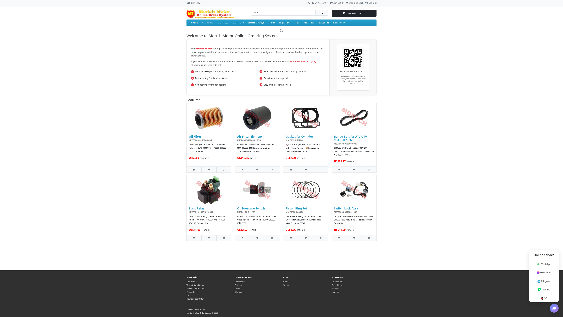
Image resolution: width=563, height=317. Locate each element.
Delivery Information (195, 288)
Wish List (335, 288)
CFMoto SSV (222, 22)
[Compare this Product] (223, 169)
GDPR (237, 288)
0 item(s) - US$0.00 (355, 13)
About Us (190, 281)
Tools (297, 22)
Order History (338, 285)
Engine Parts (284, 22)
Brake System (339, 22)
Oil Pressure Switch (251, 208)
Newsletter (336, 292)
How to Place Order (195, 298)
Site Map (239, 292)
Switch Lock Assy (346, 208)
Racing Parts (323, 22)
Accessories (309, 22)
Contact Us (240, 281)
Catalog (194, 22)
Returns (238, 285)
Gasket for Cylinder (299, 136)
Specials (286, 285)
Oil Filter (195, 136)
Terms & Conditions (195, 285)
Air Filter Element (249, 136)
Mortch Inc (202, 309)
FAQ (188, 295)
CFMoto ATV (207, 22)
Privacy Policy (192, 292)
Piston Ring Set (296, 208)
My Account (337, 281)
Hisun (272, 22)
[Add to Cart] (194, 169)
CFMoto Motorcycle (256, 22)
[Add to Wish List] (208, 169)
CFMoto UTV (238, 22)
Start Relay (197, 208)
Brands (286, 281)
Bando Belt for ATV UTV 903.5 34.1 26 (350, 138)
